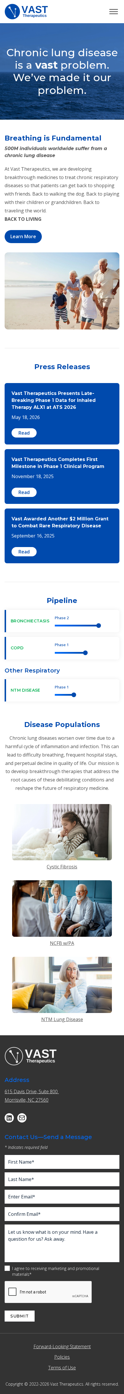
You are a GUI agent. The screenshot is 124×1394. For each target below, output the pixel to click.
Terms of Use (62, 1367)
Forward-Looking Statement (62, 1346)
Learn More (23, 236)
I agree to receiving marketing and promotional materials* (55, 1271)
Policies (62, 1357)
